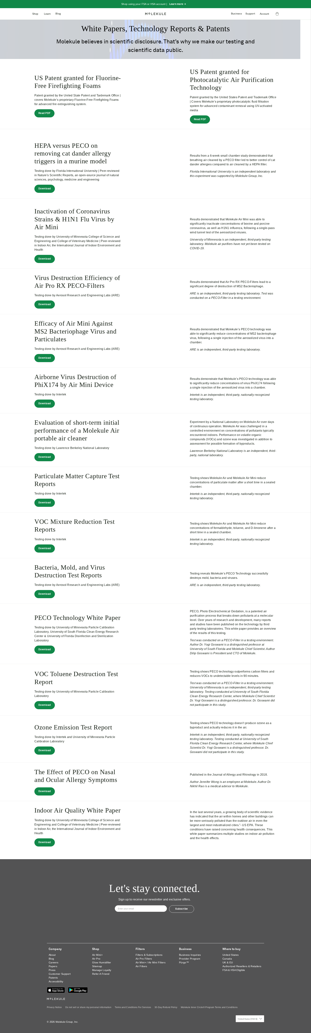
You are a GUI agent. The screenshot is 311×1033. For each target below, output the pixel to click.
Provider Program (189, 958)
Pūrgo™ (184, 962)
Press (52, 970)
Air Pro (96, 958)
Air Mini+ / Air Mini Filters (150, 962)
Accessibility (56, 981)
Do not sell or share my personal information (88, 1007)
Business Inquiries (190, 954)
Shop (35, 13)
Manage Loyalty (101, 970)
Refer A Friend (100, 973)
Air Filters (141, 966)
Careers (53, 962)
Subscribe (181, 909)
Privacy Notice (54, 1007)
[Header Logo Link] (155, 14)
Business (236, 13)
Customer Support (60, 973)
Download (44, 188)
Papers (53, 966)
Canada (227, 958)
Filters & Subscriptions (149, 954)
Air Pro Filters (144, 958)
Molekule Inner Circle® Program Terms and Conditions (209, 1007)
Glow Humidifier (101, 962)
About (52, 954)
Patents (53, 977)
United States (230, 954)
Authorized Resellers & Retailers (241, 966)
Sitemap (97, 966)
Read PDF (44, 113)
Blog (58, 13)
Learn (47, 13)
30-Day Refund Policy (166, 1007)
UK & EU (227, 962)
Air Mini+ (97, 954)
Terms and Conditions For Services (133, 1007)
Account (264, 13)
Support (250, 13)
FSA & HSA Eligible (233, 970)
